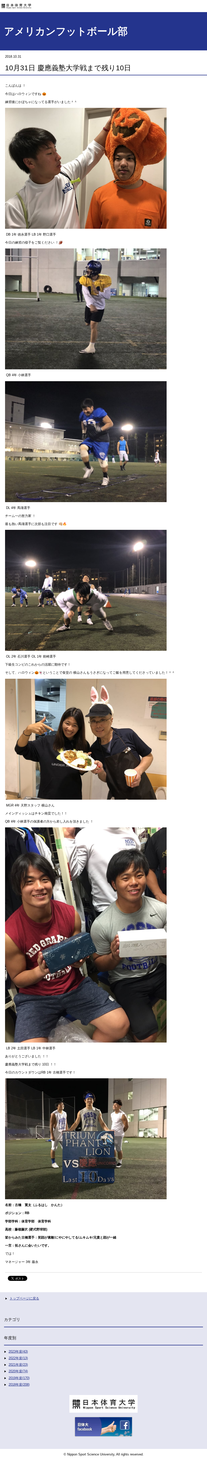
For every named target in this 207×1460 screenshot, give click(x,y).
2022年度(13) (18, 1358)
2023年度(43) (18, 1351)
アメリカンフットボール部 (66, 31)
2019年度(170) (19, 1378)
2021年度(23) (18, 1365)
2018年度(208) (19, 1384)
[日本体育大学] (103, 4)
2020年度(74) (18, 1371)
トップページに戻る (24, 1298)
